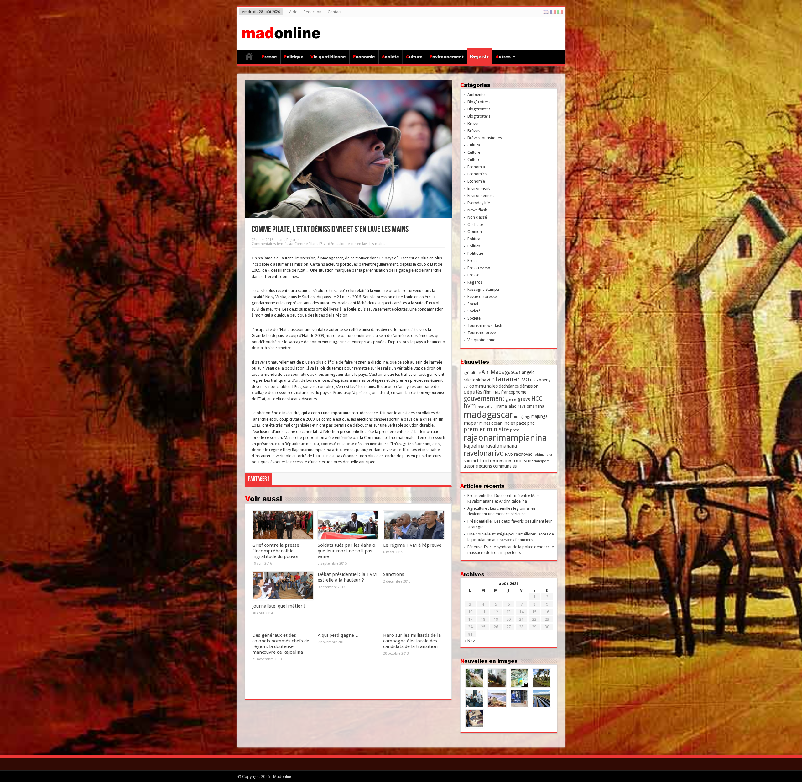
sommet (471, 460)
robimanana (543, 455)
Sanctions (393, 574)
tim (483, 461)
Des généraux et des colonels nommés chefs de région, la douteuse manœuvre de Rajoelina (280, 643)
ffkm (487, 392)
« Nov (469, 640)
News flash (477, 210)
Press (472, 260)
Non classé (477, 217)
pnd (531, 423)
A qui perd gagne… (338, 635)
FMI (496, 392)
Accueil (249, 58)
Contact (334, 11)
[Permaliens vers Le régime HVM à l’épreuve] (414, 525)
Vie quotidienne (328, 57)
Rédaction (312, 11)
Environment (478, 188)
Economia (476, 166)
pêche (515, 430)
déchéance (509, 386)
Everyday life (478, 202)
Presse (269, 57)
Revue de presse (482, 296)
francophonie (513, 392)
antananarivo (508, 379)
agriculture (472, 373)
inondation (486, 407)
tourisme (522, 461)
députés (473, 392)
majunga (539, 416)
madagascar (488, 414)
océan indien (503, 423)
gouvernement (484, 398)
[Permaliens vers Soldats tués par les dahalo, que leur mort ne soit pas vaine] (348, 525)
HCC (536, 398)
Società (474, 311)
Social (472, 303)
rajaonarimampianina (505, 438)
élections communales (496, 466)
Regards (479, 56)
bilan (534, 380)
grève (524, 399)
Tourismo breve (481, 332)
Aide (293, 11)
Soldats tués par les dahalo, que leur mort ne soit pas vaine (347, 550)
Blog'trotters (478, 101)
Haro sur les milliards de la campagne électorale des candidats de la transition (412, 640)
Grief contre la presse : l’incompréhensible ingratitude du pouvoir (277, 550)
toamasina (499, 461)
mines (484, 423)
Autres (503, 57)
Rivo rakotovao (519, 454)
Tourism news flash (484, 325)
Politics (473, 246)
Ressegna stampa (483, 289)
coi (466, 387)
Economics (477, 174)
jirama (501, 406)
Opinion (474, 231)
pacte (521, 423)
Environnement (447, 57)
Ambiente (476, 94)
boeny (545, 379)
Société (390, 57)
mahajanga (522, 417)
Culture (414, 57)
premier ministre (486, 429)
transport (541, 461)
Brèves (473, 130)
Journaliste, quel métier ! (278, 606)
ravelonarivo (484, 453)
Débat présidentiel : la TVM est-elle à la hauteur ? (347, 577)
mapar (471, 423)
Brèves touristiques (484, 138)
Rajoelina (474, 446)
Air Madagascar (501, 372)
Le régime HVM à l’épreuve (412, 545)
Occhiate (475, 224)
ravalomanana (501, 446)
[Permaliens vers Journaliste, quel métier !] (283, 586)
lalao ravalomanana (526, 406)
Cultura (473, 145)
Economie (364, 57)
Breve (472, 123)
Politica (473, 239)
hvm (470, 405)
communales (483, 386)
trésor (469, 466)
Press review (478, 267)
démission (529, 386)
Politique (294, 57)
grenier (511, 399)
